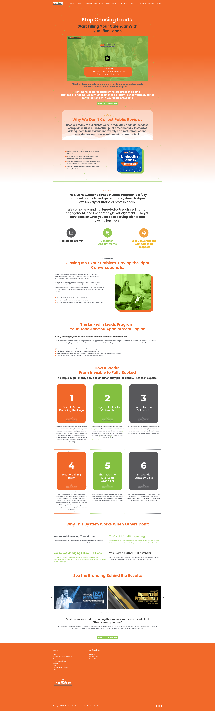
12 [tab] (117, 612)
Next (163, 597)
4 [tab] (103, 612)
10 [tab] (113, 612)
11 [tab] (115, 612)
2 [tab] (100, 612)
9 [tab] (112, 612)
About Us (124, 3)
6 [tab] (107, 612)
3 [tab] (101, 612)
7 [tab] (108, 612)
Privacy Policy (93, 657)
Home (72, 3)
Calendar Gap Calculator (146, 3)
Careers (92, 655)
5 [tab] (105, 612)
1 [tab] (98, 612)
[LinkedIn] (157, 706)
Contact (132, 3)
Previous (51, 597)
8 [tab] (110, 612)
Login (159, 3)
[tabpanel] (80, 597)
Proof (101, 3)
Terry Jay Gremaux (76, 37)
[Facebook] (160, 706)
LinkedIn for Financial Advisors (87, 3)
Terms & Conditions (112, 3)
